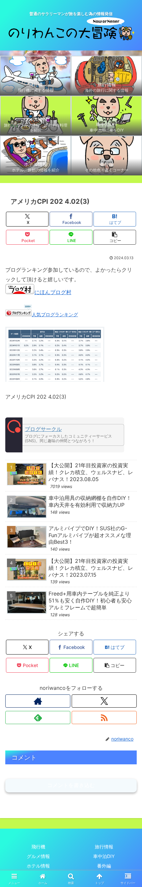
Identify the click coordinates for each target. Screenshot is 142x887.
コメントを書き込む (71, 785)
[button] (114, 237)
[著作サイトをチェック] (37, 701)
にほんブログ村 (52, 292)
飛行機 (38, 846)
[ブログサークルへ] (64, 434)
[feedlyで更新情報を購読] (37, 717)
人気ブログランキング (55, 314)
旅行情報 (104, 846)
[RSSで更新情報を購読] (104, 717)
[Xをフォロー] (104, 701)
